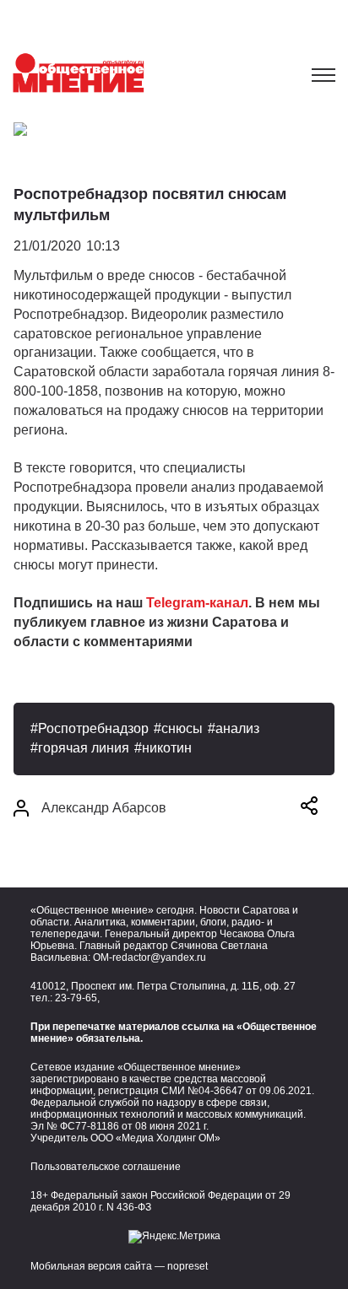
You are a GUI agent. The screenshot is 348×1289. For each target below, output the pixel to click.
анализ (237, 728)
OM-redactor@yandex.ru (149, 957)
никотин (167, 748)
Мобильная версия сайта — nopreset (119, 1266)
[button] (309, 808)
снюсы (182, 728)
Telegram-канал (197, 603)
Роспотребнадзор (93, 728)
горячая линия (83, 748)
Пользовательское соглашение (105, 1167)
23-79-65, (77, 998)
